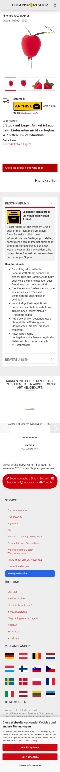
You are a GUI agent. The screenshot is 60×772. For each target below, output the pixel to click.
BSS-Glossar (14, 631)
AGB (10, 530)
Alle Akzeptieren (30, 747)
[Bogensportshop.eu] (30, 5)
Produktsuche (15, 516)
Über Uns (12, 592)
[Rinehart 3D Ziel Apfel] (30, 47)
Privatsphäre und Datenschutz (23, 543)
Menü (5, 5)
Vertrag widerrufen (18, 573)
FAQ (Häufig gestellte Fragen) (23, 618)
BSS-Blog (12, 625)
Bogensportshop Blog (23, 478)
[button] (55, 428)
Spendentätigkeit (16, 598)
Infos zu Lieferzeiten (18, 611)
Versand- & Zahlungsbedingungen (25, 536)
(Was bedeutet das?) (29, 113)
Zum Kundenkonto (17, 510)
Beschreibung (17, 203)
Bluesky (11, 482)
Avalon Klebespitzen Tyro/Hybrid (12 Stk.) (30, 424)
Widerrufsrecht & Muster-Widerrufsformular (21, 551)
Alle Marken (14, 638)
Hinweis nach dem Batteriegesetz (25, 559)
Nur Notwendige (30, 757)
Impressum (13, 523)
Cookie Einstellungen (18, 566)
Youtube (48, 482)
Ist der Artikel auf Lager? (16, 144)
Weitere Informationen (30, 765)
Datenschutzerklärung (26, 740)
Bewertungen (16, 360)
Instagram (30, 482)
